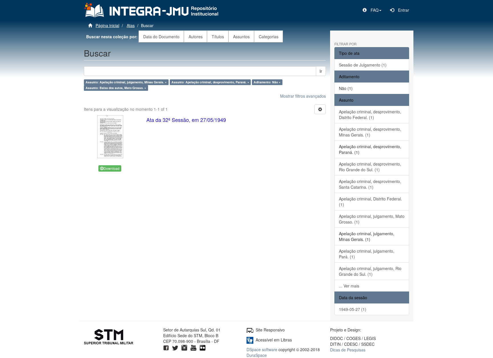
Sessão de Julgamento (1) (363, 65)
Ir (321, 71)
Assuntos (241, 36)
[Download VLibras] (249, 340)
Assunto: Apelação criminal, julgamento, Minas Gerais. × (126, 82)
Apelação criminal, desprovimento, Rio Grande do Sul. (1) (370, 166)
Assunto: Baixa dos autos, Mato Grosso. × (116, 88)
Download (112, 168)
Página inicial (107, 25)
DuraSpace (256, 355)
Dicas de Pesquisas (347, 350)
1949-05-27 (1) (352, 309)
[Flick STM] (202, 347)
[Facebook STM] (166, 347)
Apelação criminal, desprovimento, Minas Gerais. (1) (370, 132)
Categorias (268, 36)
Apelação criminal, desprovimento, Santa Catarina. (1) (370, 184)
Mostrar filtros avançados (303, 96)
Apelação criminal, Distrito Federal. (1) (370, 201)
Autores (196, 36)
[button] (372, 10)
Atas (131, 25)
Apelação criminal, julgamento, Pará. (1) (366, 254)
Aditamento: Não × (267, 82)
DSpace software (261, 349)
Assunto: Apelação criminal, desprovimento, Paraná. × (210, 82)
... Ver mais (349, 286)
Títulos (218, 36)
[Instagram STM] (184, 347)
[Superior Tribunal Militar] (109, 337)
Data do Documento (161, 36)
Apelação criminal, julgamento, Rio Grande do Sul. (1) (370, 271)
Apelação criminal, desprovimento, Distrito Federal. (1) (370, 114)
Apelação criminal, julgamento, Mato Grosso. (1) (372, 219)
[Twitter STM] (175, 347)
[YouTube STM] (193, 347)
